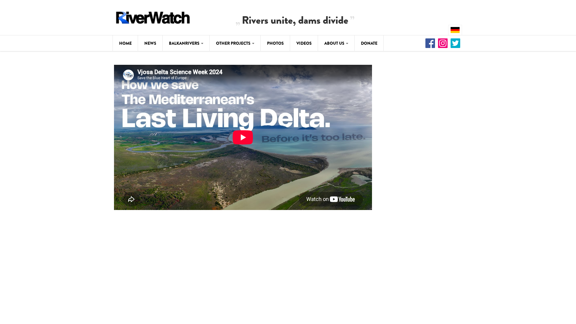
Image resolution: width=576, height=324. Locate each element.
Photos (275, 43)
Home (125, 43)
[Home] (153, 16)
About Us (334, 43)
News (150, 43)
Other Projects (233, 43)
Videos (304, 43)
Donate (369, 43)
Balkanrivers (184, 43)
